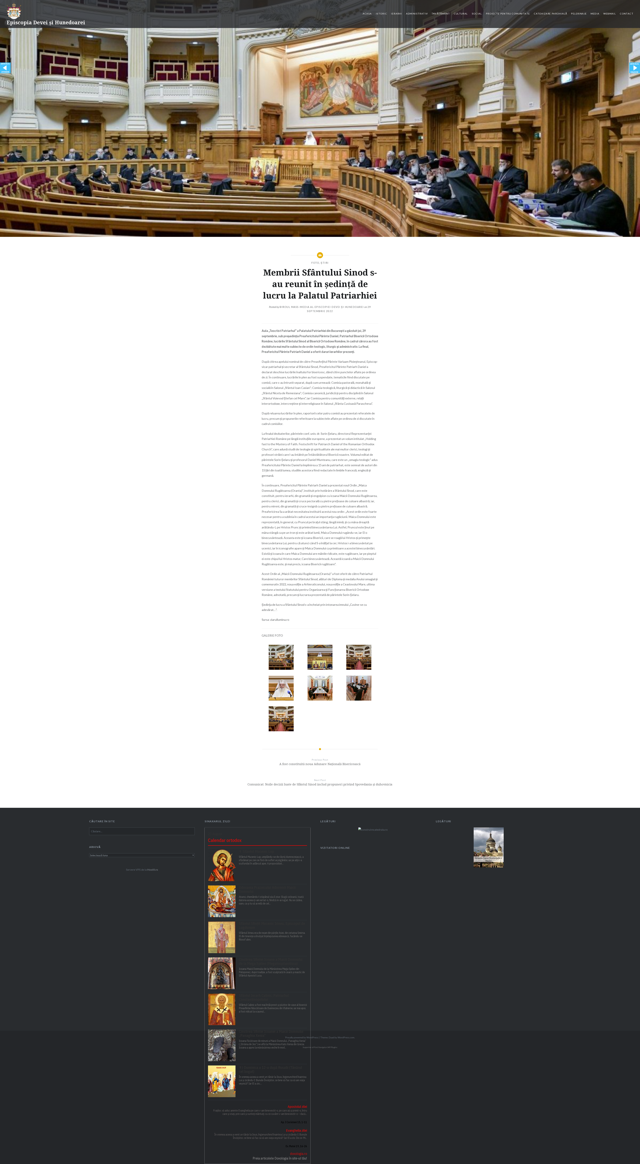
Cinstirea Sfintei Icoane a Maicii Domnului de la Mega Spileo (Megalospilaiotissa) (270, 961)
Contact (626, 13)
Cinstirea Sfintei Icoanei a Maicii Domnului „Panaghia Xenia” (271, 1033)
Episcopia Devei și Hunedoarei (46, 22)
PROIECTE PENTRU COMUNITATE (508, 13)
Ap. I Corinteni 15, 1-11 (294, 1122)
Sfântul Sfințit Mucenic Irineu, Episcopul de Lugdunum (272, 925)
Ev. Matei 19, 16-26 (296, 1146)
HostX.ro (152, 869)
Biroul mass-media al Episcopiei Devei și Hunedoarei (322, 306)
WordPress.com (346, 1037)
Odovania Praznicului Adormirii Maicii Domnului (267, 889)
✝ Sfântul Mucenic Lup (256, 851)
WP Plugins (332, 1047)
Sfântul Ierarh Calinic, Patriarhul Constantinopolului (264, 997)
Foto (315, 262)
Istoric (381, 13)
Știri (325, 262)
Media (595, 13)
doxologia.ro (298, 1153)
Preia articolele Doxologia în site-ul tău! (280, 1158)
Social (477, 13)
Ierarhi (396, 13)
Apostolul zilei (297, 1106)
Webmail (609, 13)
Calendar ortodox (225, 840)
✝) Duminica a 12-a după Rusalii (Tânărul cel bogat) (270, 1069)
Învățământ (441, 13)
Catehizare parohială (550, 13)
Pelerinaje (579, 13)
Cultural (461, 13)
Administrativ (417, 13)
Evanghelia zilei (296, 1130)
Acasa (367, 13)
